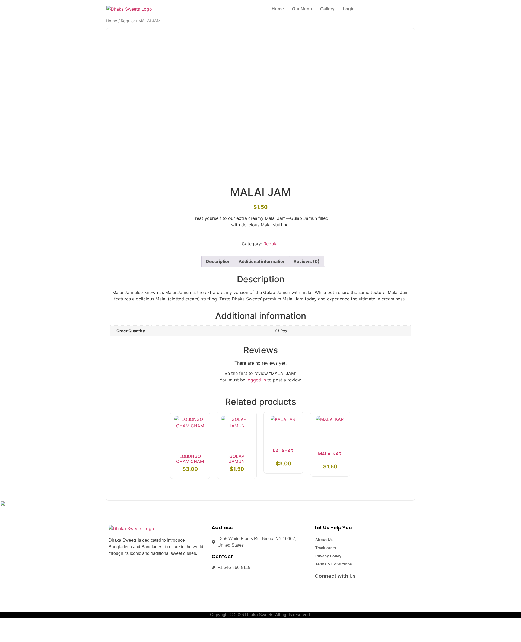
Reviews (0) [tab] (307, 261)
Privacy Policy (328, 556)
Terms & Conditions (333, 564)
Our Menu (302, 9)
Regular (128, 20)
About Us (324, 539)
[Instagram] (329, 588)
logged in (256, 380)
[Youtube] (339, 588)
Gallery (327, 9)
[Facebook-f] (319, 588)
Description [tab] (218, 261)
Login (349, 9)
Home (278, 9)
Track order (325, 548)
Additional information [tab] (262, 261)
